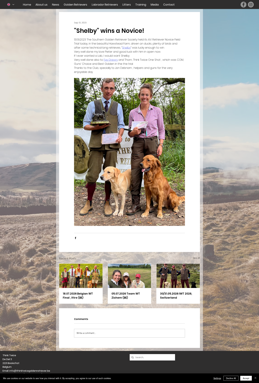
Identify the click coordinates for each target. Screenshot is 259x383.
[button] (41, 4)
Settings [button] (217, 378)
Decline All (231, 378)
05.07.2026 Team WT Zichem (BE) (126, 296)
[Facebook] (243, 4)
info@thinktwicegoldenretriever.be (29, 371)
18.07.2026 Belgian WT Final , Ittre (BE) (78, 296)
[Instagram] (251, 4)
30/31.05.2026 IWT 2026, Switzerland (176, 296)
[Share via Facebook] (75, 238)
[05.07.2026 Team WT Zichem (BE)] (129, 276)
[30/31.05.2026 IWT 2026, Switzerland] (178, 276)
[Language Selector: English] (10, 4)
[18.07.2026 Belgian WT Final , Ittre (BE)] (81, 276)
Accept (246, 378)
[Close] (255, 378)
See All (196, 257)
